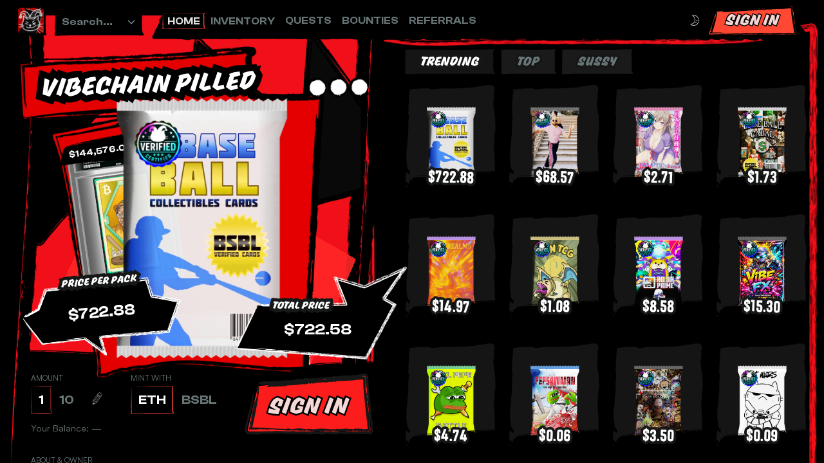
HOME (183, 21)
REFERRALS (442, 20)
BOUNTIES (370, 20)
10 (66, 399)
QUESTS (308, 20)
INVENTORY (243, 21)
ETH (152, 399)
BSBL (199, 399)
